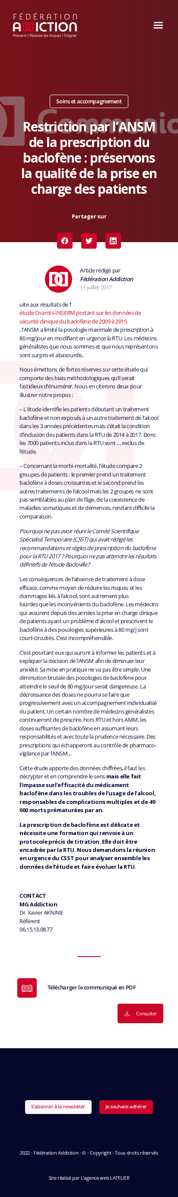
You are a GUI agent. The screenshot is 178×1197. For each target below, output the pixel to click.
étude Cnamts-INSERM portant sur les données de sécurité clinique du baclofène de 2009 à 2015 (80, 317)
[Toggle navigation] (156, 25)
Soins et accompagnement (88, 101)
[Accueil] (45, 25)
